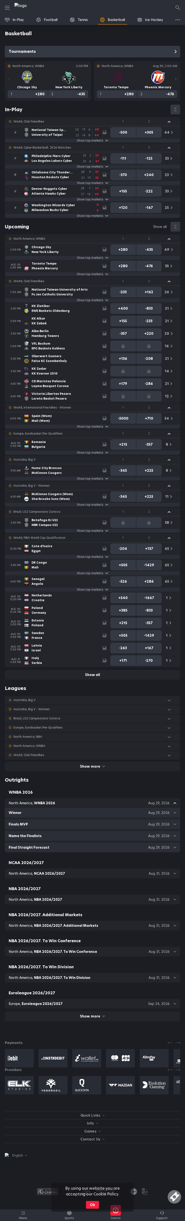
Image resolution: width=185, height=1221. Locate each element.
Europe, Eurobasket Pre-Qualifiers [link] (38, 434)
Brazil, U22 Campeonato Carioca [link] (36, 512)
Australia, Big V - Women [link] (31, 486)
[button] (92, 121)
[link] (31, 8)
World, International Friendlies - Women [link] (42, 407)
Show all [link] (160, 226)
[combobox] (16, 1155)
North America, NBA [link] (27, 737)
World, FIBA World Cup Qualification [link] (39, 538)
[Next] (175, 79)
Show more (90, 766)
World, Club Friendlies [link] (28, 121)
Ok (92, 1204)
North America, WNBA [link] (29, 239)
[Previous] (9, 79)
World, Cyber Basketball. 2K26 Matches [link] (42, 148)
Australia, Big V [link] (24, 460)
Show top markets (90, 141)
